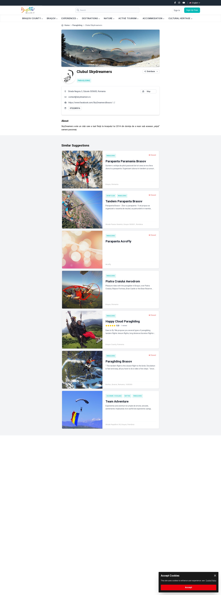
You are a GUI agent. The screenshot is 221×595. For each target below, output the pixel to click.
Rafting (127, 396)
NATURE (108, 18)
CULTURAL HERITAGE (179, 18)
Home (67, 25)
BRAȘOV (51, 18)
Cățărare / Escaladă (114, 396)
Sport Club (111, 195)
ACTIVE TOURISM (127, 18)
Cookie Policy (211, 581)
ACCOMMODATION (153, 18)
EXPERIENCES (69, 18)
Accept (188, 587)
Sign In (177, 10)
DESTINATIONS (90, 18)
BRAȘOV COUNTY (31, 18)
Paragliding (77, 25)
